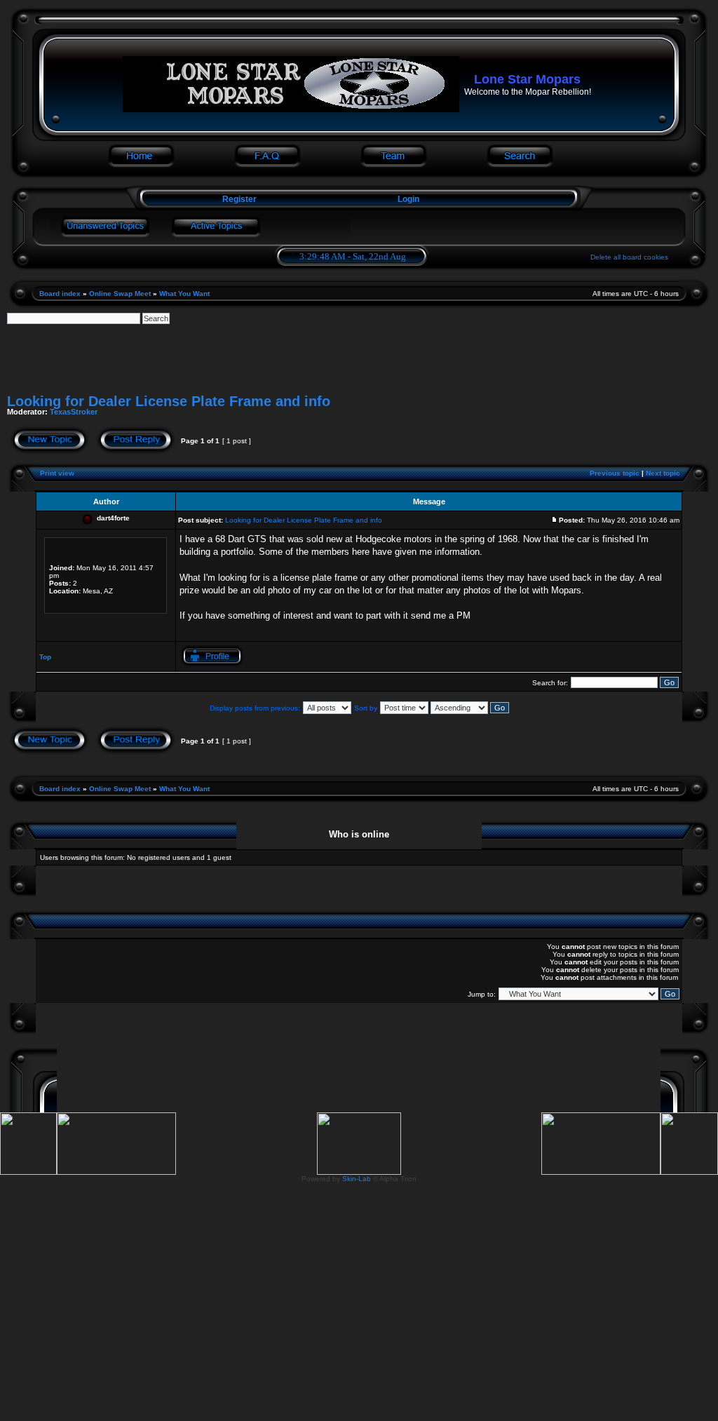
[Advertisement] (359, 355)
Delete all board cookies (629, 257)
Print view (57, 473)
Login (408, 199)
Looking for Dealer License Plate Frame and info (168, 401)
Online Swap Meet (120, 293)
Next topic (663, 473)
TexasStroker (73, 412)
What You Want (184, 293)
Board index (60, 293)
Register (238, 199)
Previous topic (614, 473)
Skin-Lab (356, 1179)
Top (45, 657)
